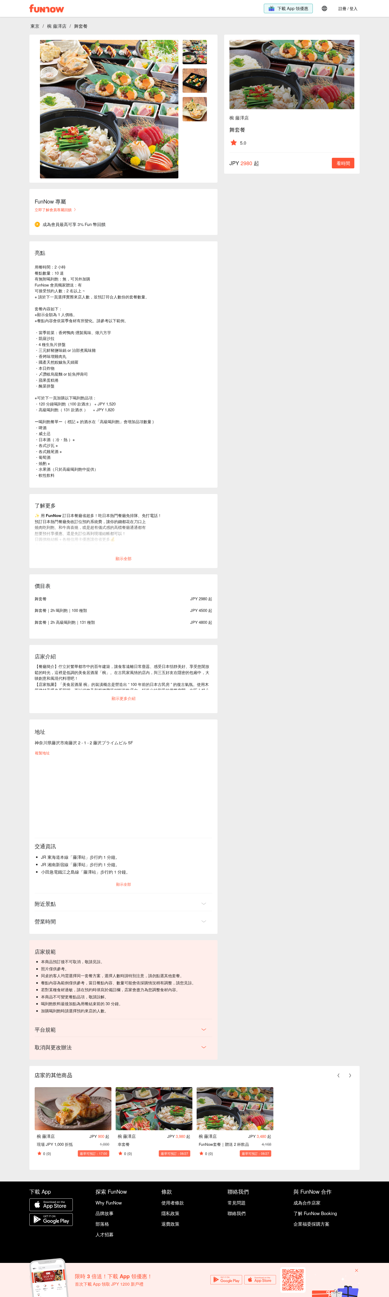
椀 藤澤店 (56, 25)
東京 (34, 25)
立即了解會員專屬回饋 (53, 209)
